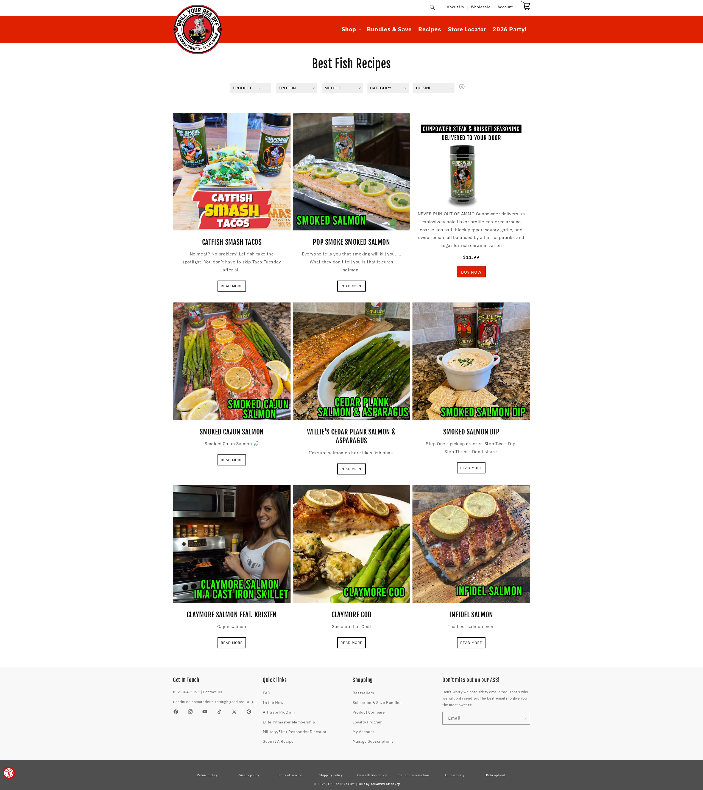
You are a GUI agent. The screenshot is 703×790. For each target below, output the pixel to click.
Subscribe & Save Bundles (377, 702)
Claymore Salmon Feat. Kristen (232, 614)
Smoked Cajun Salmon (232, 432)
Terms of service (289, 775)
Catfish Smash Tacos (232, 242)
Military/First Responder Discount (295, 731)
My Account (363, 731)
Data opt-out (495, 775)
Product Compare (369, 712)
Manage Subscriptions (373, 741)
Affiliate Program (279, 712)
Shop (349, 29)
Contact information (413, 775)
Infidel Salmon (471, 614)
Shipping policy (331, 775)
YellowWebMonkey (385, 784)
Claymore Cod (351, 614)
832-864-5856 (186, 692)
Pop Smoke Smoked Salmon (351, 242)
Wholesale (480, 6)
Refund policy (207, 775)
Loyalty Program (368, 722)
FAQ (266, 692)
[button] (432, 7)
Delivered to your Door (471, 133)
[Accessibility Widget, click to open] (9, 773)
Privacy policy (248, 775)
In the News (274, 702)
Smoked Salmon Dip (471, 432)
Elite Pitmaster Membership (289, 722)
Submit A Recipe (278, 741)
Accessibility (454, 775)
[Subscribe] (524, 718)
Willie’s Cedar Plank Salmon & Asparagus (351, 436)
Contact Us (212, 692)
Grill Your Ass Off (341, 784)
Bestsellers (363, 692)
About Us (455, 6)
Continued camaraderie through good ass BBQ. (213, 702)
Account (505, 6)
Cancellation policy (372, 775)
